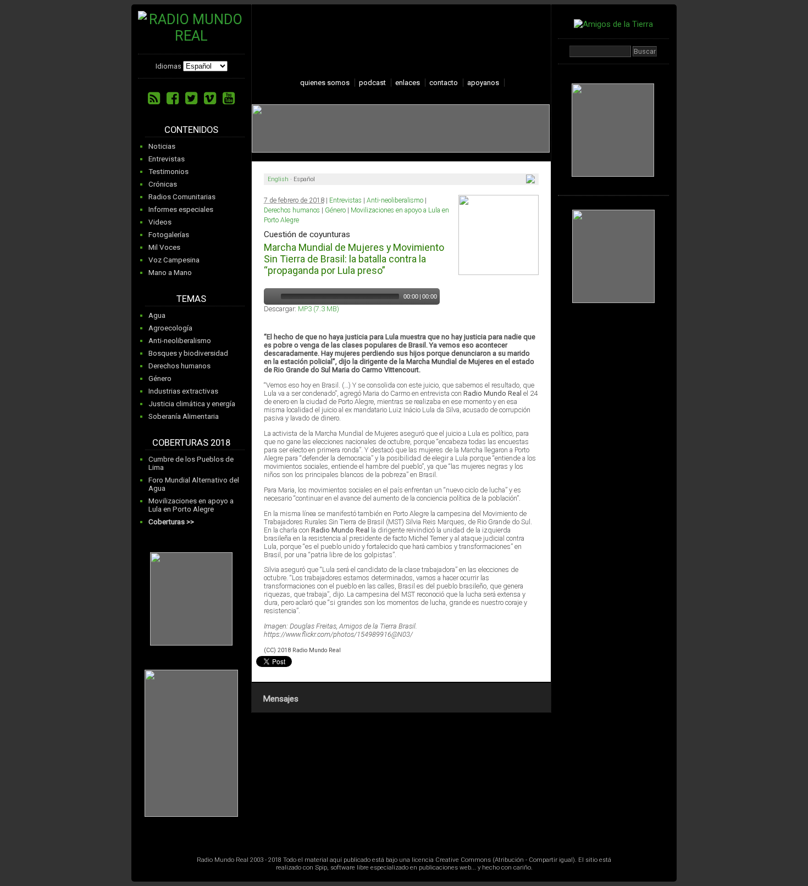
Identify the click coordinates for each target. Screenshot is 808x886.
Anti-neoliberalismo (179, 341)
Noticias (161, 146)
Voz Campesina (174, 260)
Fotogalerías (168, 235)
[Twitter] (191, 98)
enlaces (407, 82)
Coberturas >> (171, 522)
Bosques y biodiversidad (188, 353)
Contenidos (191, 130)
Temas (191, 299)
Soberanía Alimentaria (183, 416)
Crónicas (162, 184)
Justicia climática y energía (191, 404)
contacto (443, 82)
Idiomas (168, 66)
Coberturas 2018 (191, 443)
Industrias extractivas (183, 391)
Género (159, 378)
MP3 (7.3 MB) (318, 309)
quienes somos (325, 82)
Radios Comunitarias (181, 197)
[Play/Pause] (271, 296)
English (278, 179)
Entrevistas (166, 159)
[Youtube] (228, 98)
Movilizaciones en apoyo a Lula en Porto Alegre (191, 505)
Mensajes (280, 699)
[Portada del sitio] (191, 35)
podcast (372, 82)
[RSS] (154, 98)
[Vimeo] (210, 98)
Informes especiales (180, 209)
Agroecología (170, 328)
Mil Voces (164, 247)
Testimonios (168, 171)
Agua (156, 315)
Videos (159, 222)
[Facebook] (172, 98)
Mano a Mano (170, 272)
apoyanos (483, 82)
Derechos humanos (179, 366)
